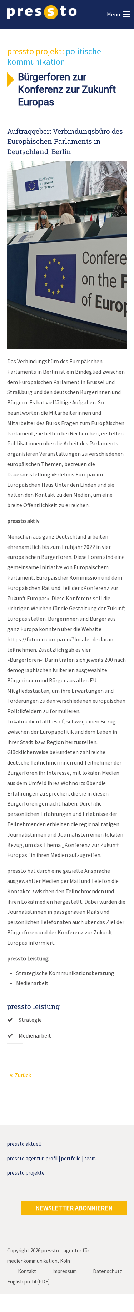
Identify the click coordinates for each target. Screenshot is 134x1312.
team (90, 1158)
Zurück (23, 1075)
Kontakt (27, 1271)
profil (52, 1158)
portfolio (71, 1158)
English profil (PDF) (28, 1281)
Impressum (64, 1271)
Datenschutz (107, 1271)
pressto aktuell (24, 1143)
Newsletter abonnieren (74, 1208)
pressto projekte (26, 1172)
